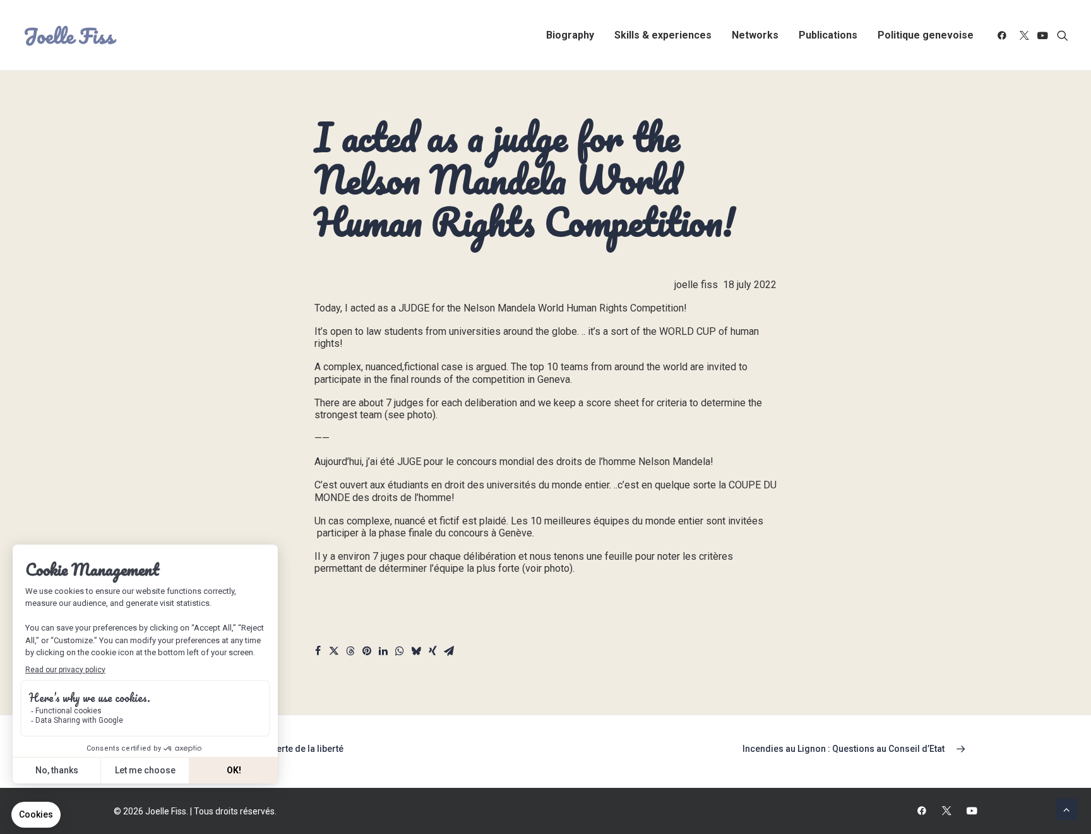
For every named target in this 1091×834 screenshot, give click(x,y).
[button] (1004, 35)
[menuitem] (570, 35)
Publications (828, 35)
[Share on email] (448, 652)
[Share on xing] (432, 652)
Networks (755, 35)
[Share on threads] (350, 652)
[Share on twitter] (334, 652)
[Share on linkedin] (383, 652)
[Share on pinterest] (366, 652)
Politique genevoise (926, 35)
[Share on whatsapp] (399, 652)
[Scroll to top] (1066, 808)
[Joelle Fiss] (71, 35)
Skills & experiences (663, 35)
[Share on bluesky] (416, 652)
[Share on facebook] (317, 652)
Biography (570, 35)
